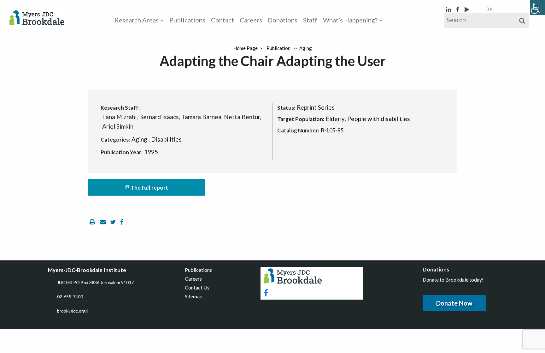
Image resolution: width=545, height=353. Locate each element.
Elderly (335, 118)
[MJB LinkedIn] (449, 9)
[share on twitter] (113, 221)
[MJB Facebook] (458, 9)
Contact (222, 20)
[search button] (522, 20)
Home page (245, 48)
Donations (282, 20)
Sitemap (193, 296)
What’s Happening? (350, 20)
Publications (187, 20)
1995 (151, 151)
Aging (305, 48)
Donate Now (454, 303)
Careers (251, 20)
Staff (310, 20)
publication (278, 48)
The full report (146, 187)
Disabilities (166, 139)
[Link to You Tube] (467, 9)
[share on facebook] (122, 221)
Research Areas (137, 20)
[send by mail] (103, 221)
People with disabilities (378, 118)
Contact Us (197, 287)
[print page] (93, 221)
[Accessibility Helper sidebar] (537, 7)
